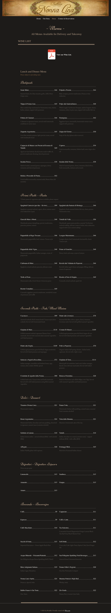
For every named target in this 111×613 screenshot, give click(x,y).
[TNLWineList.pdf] (51, 54)
